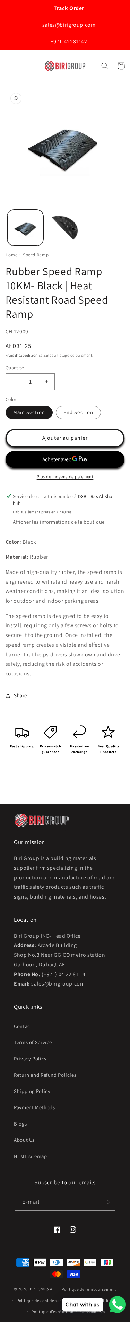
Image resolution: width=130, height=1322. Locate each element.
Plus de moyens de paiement (65, 477)
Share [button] (20, 695)
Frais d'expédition (22, 355)
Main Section (29, 412)
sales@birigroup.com (68, 24)
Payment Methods (34, 1107)
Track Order (68, 8)
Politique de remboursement (89, 1289)
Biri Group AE (42, 1289)
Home (12, 255)
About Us (24, 1140)
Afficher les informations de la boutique (59, 521)
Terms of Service (33, 1042)
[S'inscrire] (107, 1202)
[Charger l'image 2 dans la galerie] (65, 228)
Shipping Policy (32, 1091)
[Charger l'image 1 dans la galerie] (25, 228)
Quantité (15, 368)
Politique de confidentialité (43, 1300)
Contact (23, 1026)
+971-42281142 (68, 41)
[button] (9, 66)
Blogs (20, 1123)
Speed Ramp (36, 255)
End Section (78, 412)
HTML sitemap (30, 1156)
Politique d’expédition (52, 1311)
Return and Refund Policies (45, 1074)
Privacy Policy (30, 1058)
